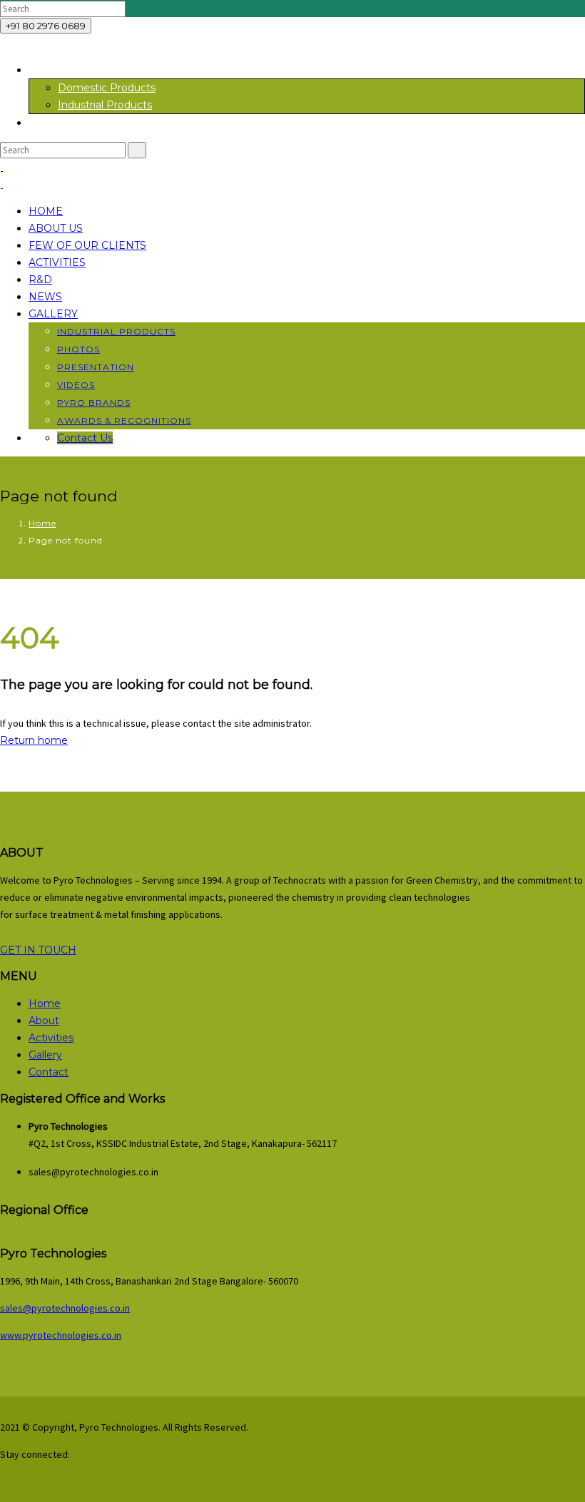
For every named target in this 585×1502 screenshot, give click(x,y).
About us (56, 228)
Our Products (62, 69)
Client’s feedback (71, 122)
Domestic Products (107, 87)
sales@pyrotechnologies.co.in (65, 1308)
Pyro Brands (94, 402)
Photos (78, 349)
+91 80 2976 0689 (46, 25)
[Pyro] (1, 166)
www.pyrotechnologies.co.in (60, 1335)
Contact (48, 1072)
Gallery (53, 313)
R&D (40, 279)
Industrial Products (105, 104)
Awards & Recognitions (124, 420)
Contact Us (85, 437)
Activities (57, 262)
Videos (76, 384)
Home (46, 211)
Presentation (95, 367)
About (44, 1020)
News (45, 296)
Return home (34, 740)
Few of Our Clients (87, 245)
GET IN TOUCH (38, 950)
